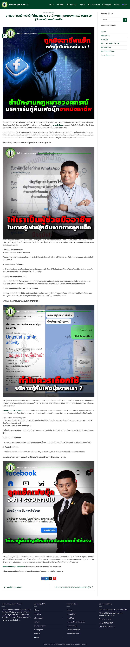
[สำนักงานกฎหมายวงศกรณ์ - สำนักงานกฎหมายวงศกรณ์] (16, 5)
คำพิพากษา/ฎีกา (106, 47)
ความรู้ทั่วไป (104, 39)
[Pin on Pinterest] (54, 578)
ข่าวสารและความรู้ (94, 4)
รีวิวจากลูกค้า (107, 4)
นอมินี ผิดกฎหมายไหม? (14, 587)
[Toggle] (62, 618)
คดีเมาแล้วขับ (105, 35)
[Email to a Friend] (50, 578)
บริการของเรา (71, 4)
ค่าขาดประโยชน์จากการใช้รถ (110, 43)
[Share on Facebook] (43, 578)
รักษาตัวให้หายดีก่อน (107, 55)
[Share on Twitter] (47, 578)
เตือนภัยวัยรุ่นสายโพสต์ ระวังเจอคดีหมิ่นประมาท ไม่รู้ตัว (73, 587)
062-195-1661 (107, 619)
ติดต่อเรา (117, 4)
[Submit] (125, 20)
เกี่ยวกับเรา (60, 4)
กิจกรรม (83, 4)
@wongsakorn (109, 626)
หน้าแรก (51, 4)
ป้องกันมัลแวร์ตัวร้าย (48, 13)
